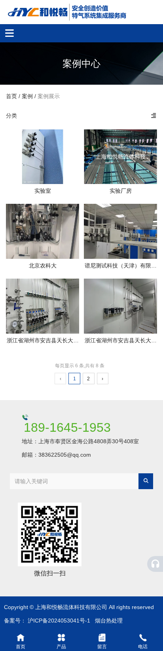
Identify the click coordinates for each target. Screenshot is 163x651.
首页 (12, 96)
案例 (27, 96)
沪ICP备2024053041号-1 (59, 620)
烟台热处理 (109, 620)
